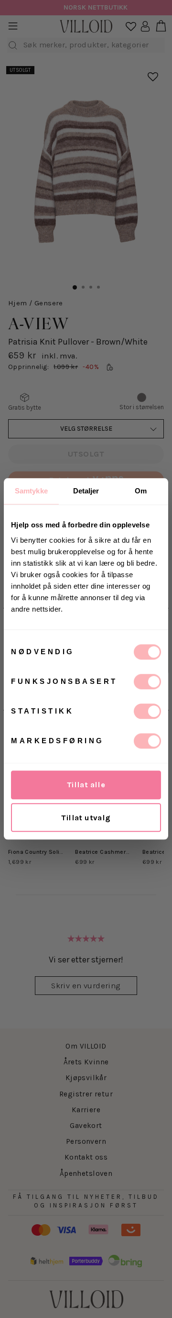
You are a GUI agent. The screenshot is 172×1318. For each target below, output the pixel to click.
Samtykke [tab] (31, 491)
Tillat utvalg (85, 817)
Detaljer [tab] (86, 491)
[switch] (147, 681)
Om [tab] (141, 491)
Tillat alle (86, 784)
